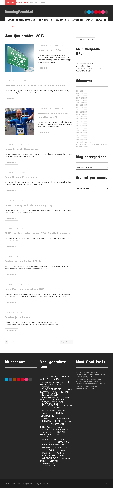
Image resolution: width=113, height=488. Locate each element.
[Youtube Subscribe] (22, 379)
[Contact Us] (30, 379)
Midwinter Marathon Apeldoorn (52, 433)
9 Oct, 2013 (10, 144)
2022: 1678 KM (81, 133)
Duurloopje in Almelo (17, 317)
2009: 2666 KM (81, 103)
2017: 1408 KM (81, 121)
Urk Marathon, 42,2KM (84, 64)
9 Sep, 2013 (10, 228)
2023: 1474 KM (81, 135)
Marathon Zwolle (60, 429)
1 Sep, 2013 (10, 284)
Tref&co (48, 450)
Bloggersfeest (52, 389)
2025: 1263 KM (81, 140)
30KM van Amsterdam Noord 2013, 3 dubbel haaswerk (37, 233)
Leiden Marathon (51, 414)
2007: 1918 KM (81, 98)
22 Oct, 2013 (43, 108)
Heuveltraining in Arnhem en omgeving (28, 205)
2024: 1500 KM (81, 137)
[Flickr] (26, 379)
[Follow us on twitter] (6, 379)
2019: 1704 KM (81, 126)
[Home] (6, 26)
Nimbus (46, 436)
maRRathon (47, 432)
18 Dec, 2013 (10, 80)
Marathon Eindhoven (52, 425)
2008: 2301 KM (81, 100)
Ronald (56, 45)
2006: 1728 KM (81, 96)
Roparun (62, 442)
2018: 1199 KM (81, 123)
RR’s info (43, 20)
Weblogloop (50, 458)
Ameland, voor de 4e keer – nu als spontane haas (35, 85)
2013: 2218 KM (81, 112)
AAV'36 (58, 379)
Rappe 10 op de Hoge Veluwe (22, 148)
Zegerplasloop (48, 466)
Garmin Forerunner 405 (84, 372)
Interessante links (60, 20)
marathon (51, 421)
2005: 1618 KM (81, 93)
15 (50, 108)
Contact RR (101, 20)
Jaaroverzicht (56, 407)
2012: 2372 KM (81, 110)
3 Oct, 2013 (10, 172)
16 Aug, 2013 (10, 312)
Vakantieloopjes (53, 455)
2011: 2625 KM (81, 107)
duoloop (50, 394)
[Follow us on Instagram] (14, 379)
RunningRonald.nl (19, 11)
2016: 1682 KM (81, 119)
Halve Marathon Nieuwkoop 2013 (24, 289)
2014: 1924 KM (81, 114)
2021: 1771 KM (81, 130)
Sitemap (89, 20)
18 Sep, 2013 (10, 200)
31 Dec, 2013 (43, 45)
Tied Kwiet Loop (60, 447)
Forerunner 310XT (50, 397)
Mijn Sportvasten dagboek (85, 379)
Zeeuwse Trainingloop (49, 462)
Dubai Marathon (61, 392)
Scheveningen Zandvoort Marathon (54, 445)
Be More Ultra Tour (54, 383)
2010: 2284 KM (81, 105)
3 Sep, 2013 (10, 256)
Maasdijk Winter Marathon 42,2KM (88, 68)
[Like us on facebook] (10, 379)
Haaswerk (50, 404)
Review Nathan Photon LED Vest (24, 261)
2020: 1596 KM (81, 128)
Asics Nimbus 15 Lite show (21, 176)
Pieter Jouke (46, 442)
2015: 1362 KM (81, 117)
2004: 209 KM (81, 91)
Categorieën (77, 20)
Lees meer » (44, 68)
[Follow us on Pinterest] (18, 379)
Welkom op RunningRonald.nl (22, 20)
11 (18, 80)
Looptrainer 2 (62, 419)
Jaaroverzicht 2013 (49, 49)
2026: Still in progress (83, 142)
